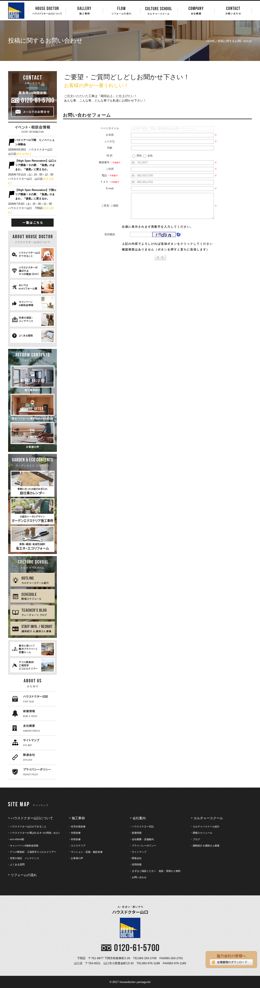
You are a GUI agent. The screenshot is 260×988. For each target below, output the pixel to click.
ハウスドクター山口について (32, 818)
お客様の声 (77, 858)
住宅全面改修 (78, 826)
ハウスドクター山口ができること (28, 826)
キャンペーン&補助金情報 (24, 845)
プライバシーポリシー (144, 845)
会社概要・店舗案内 (143, 839)
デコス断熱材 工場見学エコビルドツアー (33, 852)
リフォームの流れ (24, 875)
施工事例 (78, 818)
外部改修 (76, 839)
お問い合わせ (139, 877)
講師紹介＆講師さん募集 (206, 845)
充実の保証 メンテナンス (24, 858)
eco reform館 (17, 839)
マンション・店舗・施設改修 (87, 852)
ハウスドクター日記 (143, 826)
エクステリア (78, 845)
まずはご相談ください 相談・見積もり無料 (156, 871)
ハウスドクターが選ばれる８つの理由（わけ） (35, 833)
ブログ (196, 839)
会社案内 (139, 818)
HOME (210, 41)
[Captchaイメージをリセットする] (178, 235)
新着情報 (137, 833)
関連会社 (137, 858)
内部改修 (76, 833)
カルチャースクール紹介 (206, 826)
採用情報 (137, 864)
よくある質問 (17, 864)
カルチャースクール (208, 818)
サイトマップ (139, 852)
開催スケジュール (202, 833)
